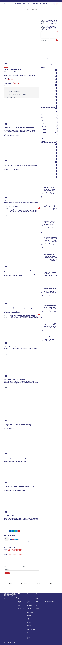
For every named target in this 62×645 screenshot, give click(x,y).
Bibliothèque (19, 602)
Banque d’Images (36, 3)
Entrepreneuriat (49, 129)
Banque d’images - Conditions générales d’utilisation (30, 634)
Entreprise (49, 141)
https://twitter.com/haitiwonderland (12, 553)
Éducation (49, 153)
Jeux (49, 120)
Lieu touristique (20, 595)
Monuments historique (21, 608)
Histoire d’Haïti (29, 608)
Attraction (19, 605)
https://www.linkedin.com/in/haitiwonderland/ (15, 554)
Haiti (11, 642)
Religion (49, 99)
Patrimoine (49, 73)
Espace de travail (20, 604)
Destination (25, 3)
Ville (49, 138)
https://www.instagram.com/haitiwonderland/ (15, 551)
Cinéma (49, 102)
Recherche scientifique (49, 150)
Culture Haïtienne (29, 606)
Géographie (49, 147)
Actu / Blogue (42, 3)
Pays (49, 135)
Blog (8, 15)
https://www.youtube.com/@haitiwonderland (14, 550)
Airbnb (28, 598)
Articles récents (49, 70)
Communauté (49, 126)
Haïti (27, 632)
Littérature (49, 96)
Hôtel (18, 598)
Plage (49, 90)
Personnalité (49, 111)
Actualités (49, 144)
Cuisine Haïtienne (29, 605)
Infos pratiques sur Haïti (30, 618)
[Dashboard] (57, 4)
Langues (49, 114)
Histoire (37, 602)
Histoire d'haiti (38, 595)
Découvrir (19, 3)
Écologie (49, 105)
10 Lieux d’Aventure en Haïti (15, 83)
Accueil (15, 3)
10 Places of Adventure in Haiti (12, 79)
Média (47, 3)
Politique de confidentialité (31, 629)
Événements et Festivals (49, 167)
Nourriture (28, 599)
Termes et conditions (30, 628)
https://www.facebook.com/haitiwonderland (15, 549)
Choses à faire (49, 170)
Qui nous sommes (29, 626)
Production (49, 156)
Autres (49, 123)
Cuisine (49, 76)
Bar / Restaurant (20, 597)
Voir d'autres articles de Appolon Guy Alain (17, 543)
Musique (37, 601)
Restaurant (28, 601)
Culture (49, 79)
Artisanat (49, 93)
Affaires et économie (49, 164)
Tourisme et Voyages (30, 612)
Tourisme (11, 15)
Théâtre (49, 117)
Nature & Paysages (30, 616)
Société (28, 619)
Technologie (49, 132)
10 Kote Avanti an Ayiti (11, 82)
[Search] (54, 4)
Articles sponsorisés (49, 176)
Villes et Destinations (30, 611)
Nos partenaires (29, 630)
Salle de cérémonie (30, 604)
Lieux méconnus (49, 173)
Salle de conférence (30, 602)
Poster (7, 573)
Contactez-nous (29, 637)
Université (19, 606)
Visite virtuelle (30, 3)
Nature (37, 604)
